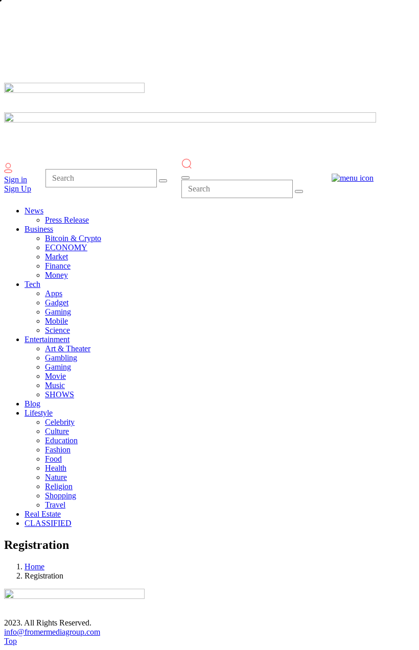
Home (34, 566)
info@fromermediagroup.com (52, 632)
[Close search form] (185, 177)
